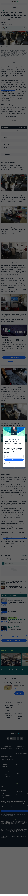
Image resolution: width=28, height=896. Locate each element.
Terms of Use (19, 463)
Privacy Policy (20, 464)
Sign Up (14, 459)
